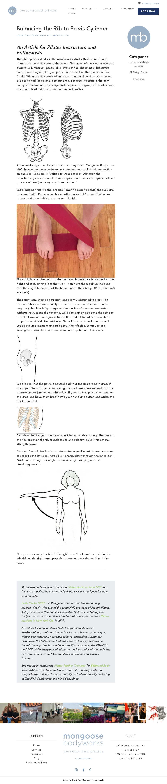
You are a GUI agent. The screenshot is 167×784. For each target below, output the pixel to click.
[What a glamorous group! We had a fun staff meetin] (10, 713)
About (107, 9)
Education (128, 9)
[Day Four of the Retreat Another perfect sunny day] (52, 713)
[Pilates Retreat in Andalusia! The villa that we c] (94, 713)
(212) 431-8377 (130, 750)
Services (87, 9)
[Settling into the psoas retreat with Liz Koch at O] (31, 713)
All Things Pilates (58, 36)
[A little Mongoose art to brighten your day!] (156, 713)
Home (71, 9)
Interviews (138, 79)
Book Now (148, 11)
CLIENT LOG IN (150, 4)
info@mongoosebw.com (130, 746)
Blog (71, 14)
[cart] (139, 3)
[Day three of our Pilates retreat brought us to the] (73, 713)
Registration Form (36, 763)
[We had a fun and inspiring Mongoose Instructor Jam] (135, 713)
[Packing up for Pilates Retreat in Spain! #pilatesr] (114, 713)
